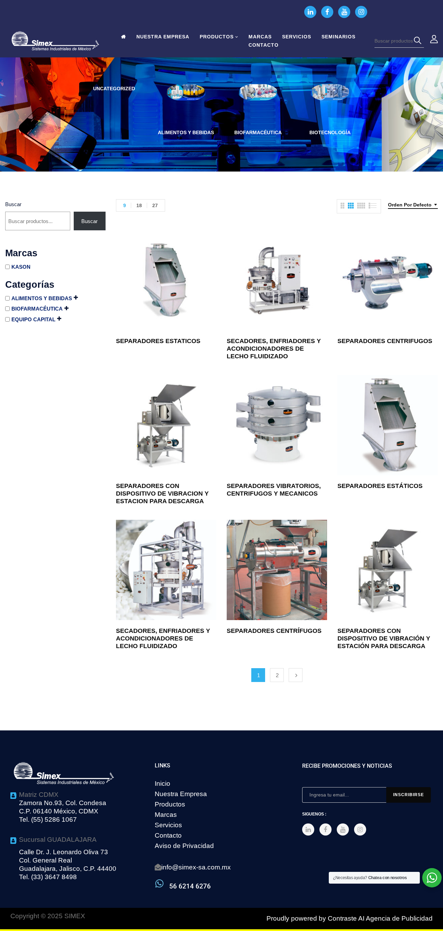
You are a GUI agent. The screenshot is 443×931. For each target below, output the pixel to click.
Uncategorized (114, 88)
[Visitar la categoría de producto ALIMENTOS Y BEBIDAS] (186, 103)
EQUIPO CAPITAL (33, 319)
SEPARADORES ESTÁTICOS (380, 485)
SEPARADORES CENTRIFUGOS (384, 341)
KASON (20, 267)
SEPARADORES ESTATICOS (158, 341)
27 (155, 205)
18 (139, 205)
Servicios (168, 825)
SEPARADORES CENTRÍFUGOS (274, 630)
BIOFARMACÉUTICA (258, 132)
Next (295, 675)
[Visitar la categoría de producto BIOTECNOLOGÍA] (330, 103)
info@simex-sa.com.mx (196, 867)
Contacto (168, 835)
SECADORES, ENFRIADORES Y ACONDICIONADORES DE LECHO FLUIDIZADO (274, 349)
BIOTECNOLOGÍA (330, 132)
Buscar (13, 204)
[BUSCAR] (419, 41)
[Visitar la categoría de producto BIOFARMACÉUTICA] (258, 103)
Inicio (162, 783)
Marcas (166, 814)
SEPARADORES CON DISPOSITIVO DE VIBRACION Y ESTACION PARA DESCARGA (162, 493)
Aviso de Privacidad (184, 845)
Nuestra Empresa (181, 794)
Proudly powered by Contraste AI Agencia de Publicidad (349, 918)
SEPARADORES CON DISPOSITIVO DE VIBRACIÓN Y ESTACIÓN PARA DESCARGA (383, 638)
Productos (170, 804)
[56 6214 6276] (159, 883)
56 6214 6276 (190, 886)
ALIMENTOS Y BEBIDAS (186, 132)
